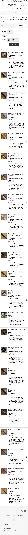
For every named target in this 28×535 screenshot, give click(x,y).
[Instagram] (22, 511)
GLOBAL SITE (8, 524)
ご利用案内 (7, 515)
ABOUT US (20, 515)
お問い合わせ (20, 520)
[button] (2, 4)
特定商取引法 (8, 520)
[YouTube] (25, 511)
